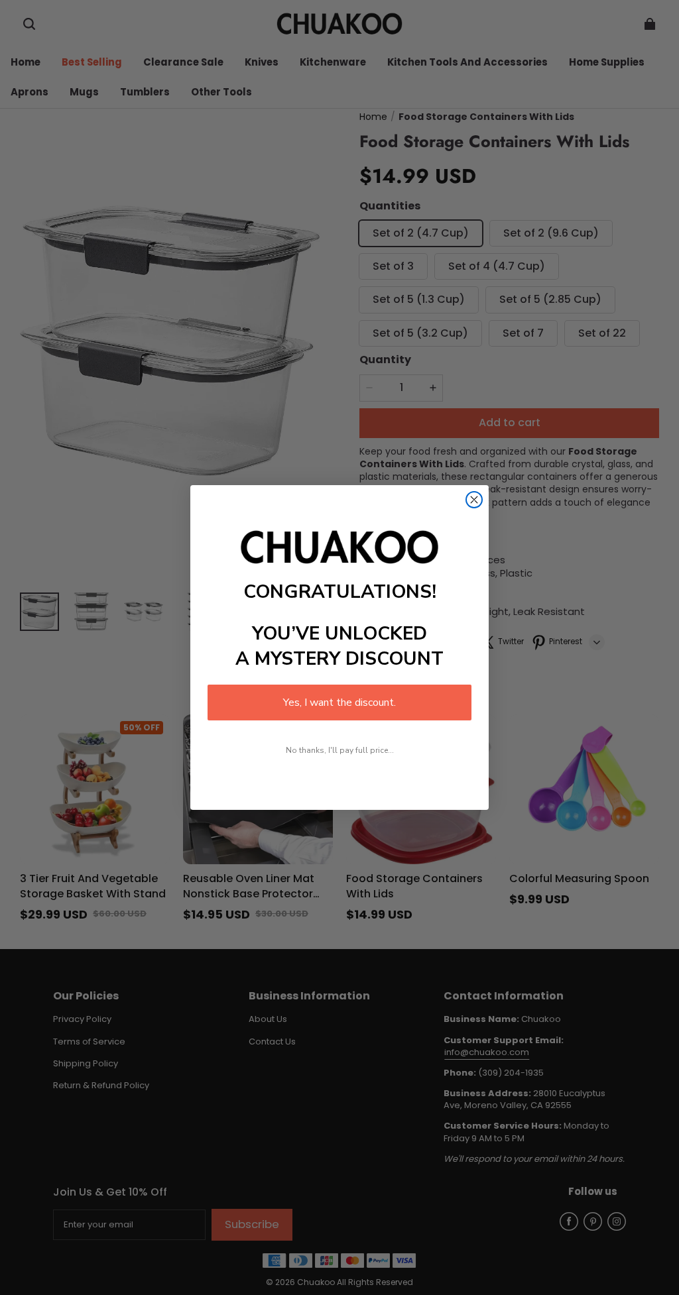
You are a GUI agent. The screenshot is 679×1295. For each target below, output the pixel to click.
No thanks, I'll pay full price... (340, 750)
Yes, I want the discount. (339, 702)
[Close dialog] (474, 500)
